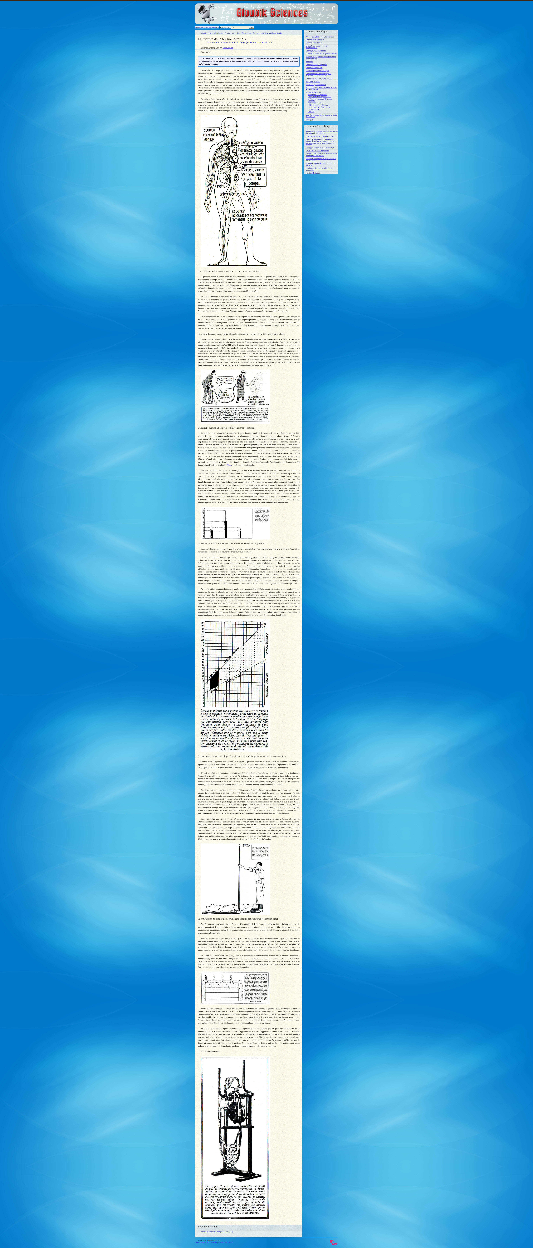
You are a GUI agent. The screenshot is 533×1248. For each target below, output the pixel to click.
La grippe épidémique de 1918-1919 (320, 148)
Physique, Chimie (313, 82)
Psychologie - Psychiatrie (319, 107)
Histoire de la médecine (318, 105)
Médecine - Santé (247, 33)
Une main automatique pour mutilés (320, 136)
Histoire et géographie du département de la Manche (321, 58)
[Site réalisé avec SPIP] (334, 1245)
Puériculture (314, 109)
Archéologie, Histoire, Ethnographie (320, 37)
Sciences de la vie (232, 33)
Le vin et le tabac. (313, 173)
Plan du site (200, 1242)
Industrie (309, 62)
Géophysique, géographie (316, 51)
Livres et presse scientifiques (317, 71)
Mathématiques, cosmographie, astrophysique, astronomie (318, 75)
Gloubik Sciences (287, 11)
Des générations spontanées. (319, 97)
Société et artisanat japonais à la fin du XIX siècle (321, 116)
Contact (221, 1242)
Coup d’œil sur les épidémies (317, 151)
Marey (229, 465)
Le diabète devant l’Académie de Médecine (319, 169)
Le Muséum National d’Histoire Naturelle (320, 100)
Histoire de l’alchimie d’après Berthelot (321, 54)
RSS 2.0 (229, 1242)
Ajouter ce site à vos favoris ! (207, 27)
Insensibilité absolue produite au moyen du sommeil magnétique (322, 132)
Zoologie (311, 112)
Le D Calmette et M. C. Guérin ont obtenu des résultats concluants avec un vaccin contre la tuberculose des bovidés (321, 142)
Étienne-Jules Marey (314, 43)
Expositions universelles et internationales (316, 47)
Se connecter (211, 1242)
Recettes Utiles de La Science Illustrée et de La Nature (321, 88)
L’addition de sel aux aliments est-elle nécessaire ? (321, 160)
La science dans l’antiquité (316, 65)
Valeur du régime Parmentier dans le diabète (320, 164)
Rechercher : (225, 27)
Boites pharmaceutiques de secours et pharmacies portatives (321, 155)
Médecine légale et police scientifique (321, 78)
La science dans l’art (314, 68)
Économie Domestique (315, 40)
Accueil (203, 33)
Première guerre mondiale (316, 85)
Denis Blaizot (228, 48)
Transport (309, 120)
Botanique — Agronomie (317, 95)
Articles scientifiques (215, 33)
